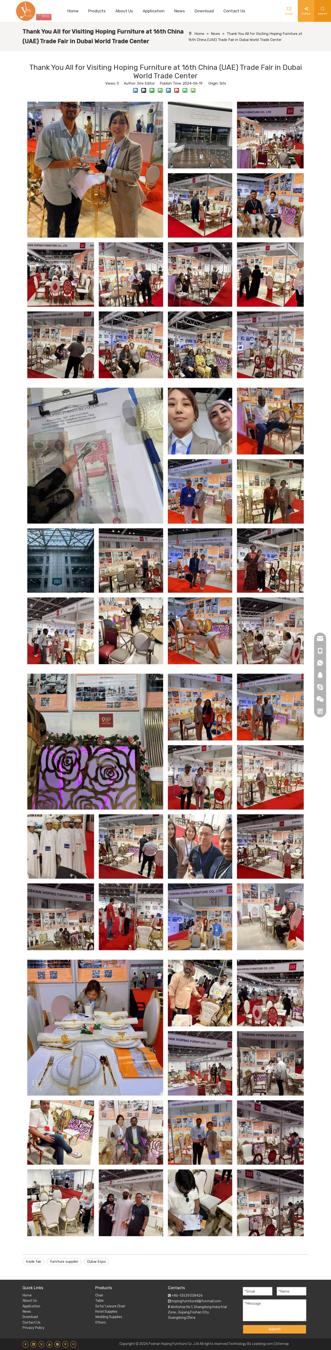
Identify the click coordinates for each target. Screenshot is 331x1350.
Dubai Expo (96, 1261)
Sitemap (282, 1344)
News (27, 1312)
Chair (99, 1295)
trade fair (33, 1261)
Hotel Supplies (106, 1312)
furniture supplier (64, 1261)
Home (27, 1295)
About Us (30, 1301)
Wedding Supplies (108, 1317)
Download (30, 1317)
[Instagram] (57, 1344)
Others (100, 1322)
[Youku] (73, 1344)
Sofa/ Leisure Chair (110, 1306)
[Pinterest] (65, 1344)
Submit (275, 1329)
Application (31, 1306)
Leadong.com (262, 1344)
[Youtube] (49, 1344)
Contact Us (31, 1322)
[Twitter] (41, 1344)
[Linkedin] (33, 1344)
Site (223, 83)
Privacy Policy (34, 1328)
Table (99, 1301)
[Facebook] (25, 1344)
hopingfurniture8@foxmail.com (196, 1301)
